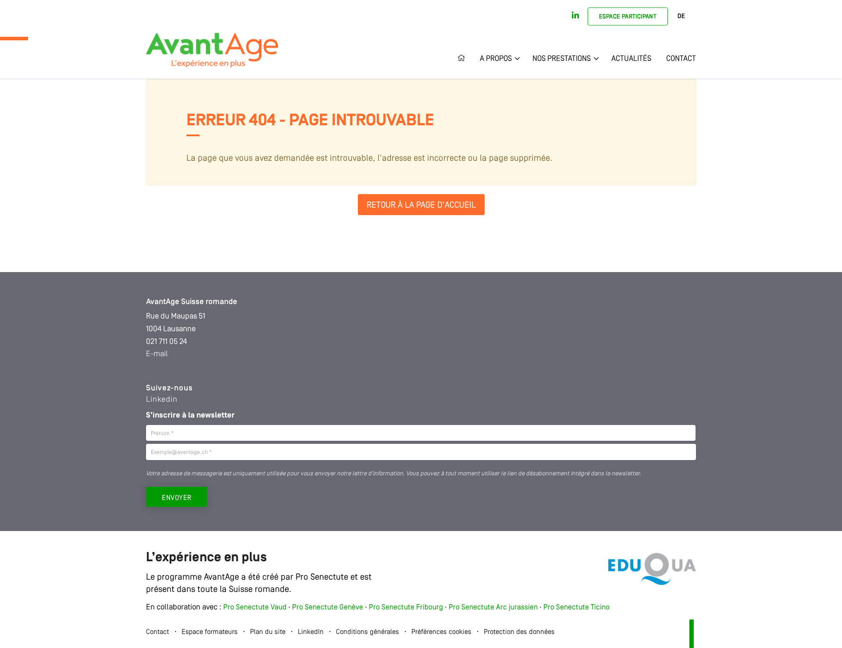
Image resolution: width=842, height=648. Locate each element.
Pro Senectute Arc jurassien (494, 607)
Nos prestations (561, 58)
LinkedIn (311, 632)
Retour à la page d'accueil (421, 205)
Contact (681, 58)
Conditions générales (367, 632)
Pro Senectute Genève (327, 607)
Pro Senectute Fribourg (406, 607)
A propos (496, 58)
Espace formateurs (210, 632)
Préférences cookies (441, 632)
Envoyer (177, 498)
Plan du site (267, 632)
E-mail (157, 354)
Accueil (464, 58)
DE (681, 16)
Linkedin (162, 399)
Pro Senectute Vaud (254, 607)
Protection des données (519, 632)
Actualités (631, 58)
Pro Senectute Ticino (576, 607)
